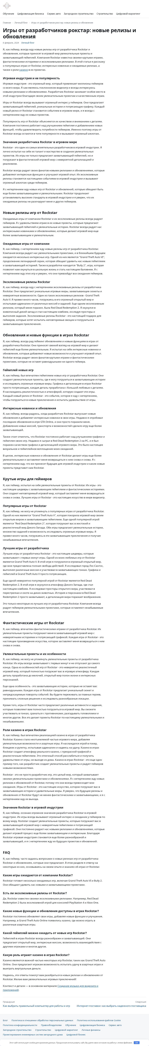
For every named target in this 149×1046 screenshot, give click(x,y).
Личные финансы (91, 1029)
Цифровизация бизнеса (30, 13)
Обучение (8, 13)
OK (136, 1043)
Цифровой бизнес (76, 1034)
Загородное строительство (78, 13)
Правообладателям (51, 1025)
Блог (5, 1020)
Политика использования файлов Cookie (99, 1020)
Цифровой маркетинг (128, 13)
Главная (7, 22)
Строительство (105, 13)
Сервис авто (54, 13)
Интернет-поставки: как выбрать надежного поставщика (111, 1003)
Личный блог (21, 22)
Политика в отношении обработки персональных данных (42, 1020)
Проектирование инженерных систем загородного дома (33, 1034)
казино (23, 69)
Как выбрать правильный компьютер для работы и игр (36, 1003)
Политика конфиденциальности (20, 1025)
